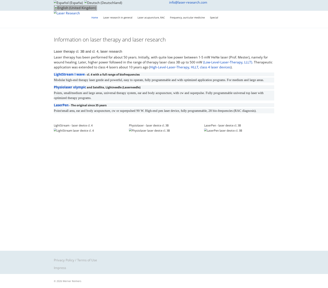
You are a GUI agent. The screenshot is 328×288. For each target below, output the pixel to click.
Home (94, 17)
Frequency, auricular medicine (187, 17)
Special (214, 17)
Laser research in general (117, 17)
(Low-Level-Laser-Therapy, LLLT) (227, 62)
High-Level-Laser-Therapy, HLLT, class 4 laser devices (190, 67)
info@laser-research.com (188, 2)
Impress (60, 268)
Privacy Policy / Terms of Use (75, 260)
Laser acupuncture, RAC (151, 17)
